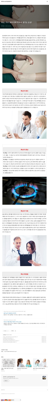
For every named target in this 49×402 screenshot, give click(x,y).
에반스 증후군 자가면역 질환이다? (8, 339)
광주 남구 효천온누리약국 (10, 313)
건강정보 (4, 334)
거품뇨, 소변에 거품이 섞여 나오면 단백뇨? (10, 336)
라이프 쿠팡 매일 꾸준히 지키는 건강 (12, 321)
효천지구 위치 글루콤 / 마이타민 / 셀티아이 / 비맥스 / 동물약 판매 (18, 314)
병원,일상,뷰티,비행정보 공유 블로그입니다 (10, 378)
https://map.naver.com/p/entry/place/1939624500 (13, 311)
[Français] (4, 400)
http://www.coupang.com (9, 319)
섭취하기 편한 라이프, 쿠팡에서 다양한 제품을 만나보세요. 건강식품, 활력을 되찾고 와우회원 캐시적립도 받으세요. (24, 324)
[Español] (10, 400)
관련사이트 (3, 389)
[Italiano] (8, 400)
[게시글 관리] (8, 331)
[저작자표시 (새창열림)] (15, 330)
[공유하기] (7, 331)
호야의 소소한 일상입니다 (6, 1)
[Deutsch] (6, 400)
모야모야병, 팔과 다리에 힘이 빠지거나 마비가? (10, 340)
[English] (2, 400)
